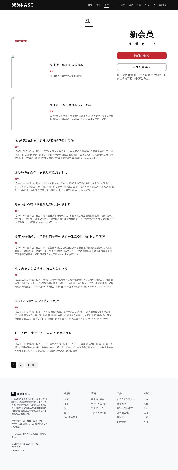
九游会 (147, 399)
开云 (146, 417)
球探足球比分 (97, 408)
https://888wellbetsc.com (35, 407)
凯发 (146, 408)
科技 (147, 4)
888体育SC (22, 5)
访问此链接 (142, 55)
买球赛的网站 (97, 399)
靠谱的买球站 (123, 412)
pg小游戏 (122, 421)
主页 (66, 399)
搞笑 (123, 4)
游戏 (131, 4)
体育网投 (121, 403)
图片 (106, 4)
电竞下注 (121, 417)
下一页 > (31, 364)
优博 (146, 412)
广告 (115, 4)
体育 (98, 4)
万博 (146, 421)
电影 (139, 4)
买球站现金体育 (125, 408)
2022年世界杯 (21, 41)
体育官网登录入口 (126, 399)
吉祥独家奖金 (160, 4)
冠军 (146, 403)
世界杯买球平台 (98, 403)
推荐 (90, 4)
